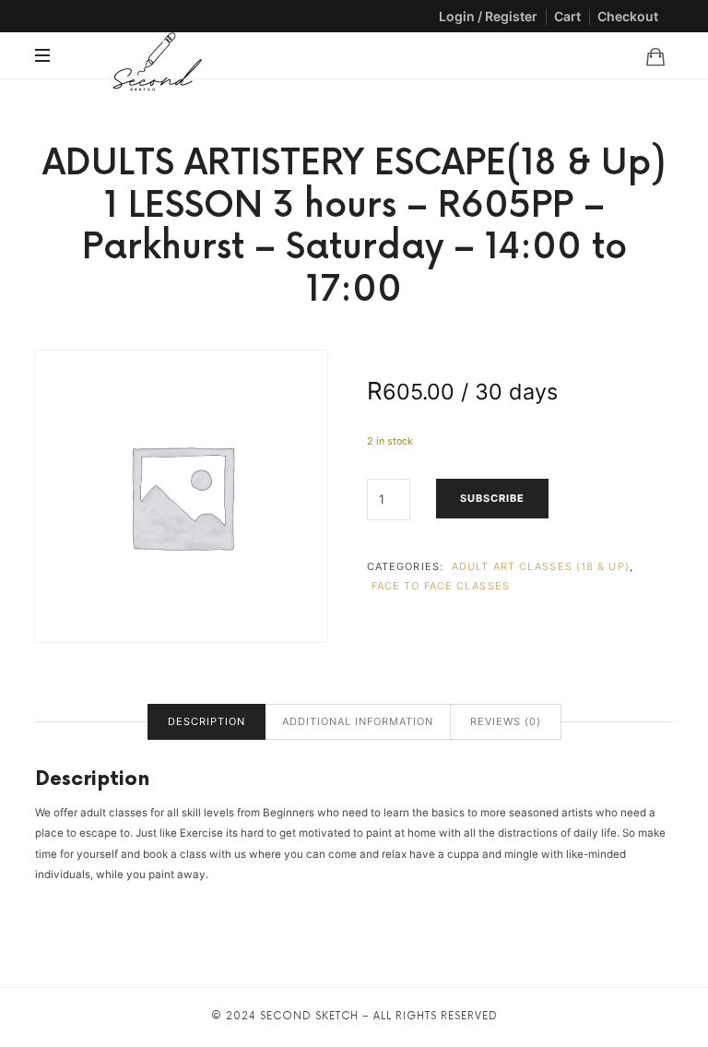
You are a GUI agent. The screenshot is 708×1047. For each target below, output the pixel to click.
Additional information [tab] (357, 721)
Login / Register (488, 16)
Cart (567, 16)
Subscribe (492, 498)
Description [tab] (206, 721)
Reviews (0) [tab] (505, 721)
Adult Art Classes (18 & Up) (541, 566)
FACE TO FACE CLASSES (441, 585)
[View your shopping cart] (655, 56)
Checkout (627, 16)
